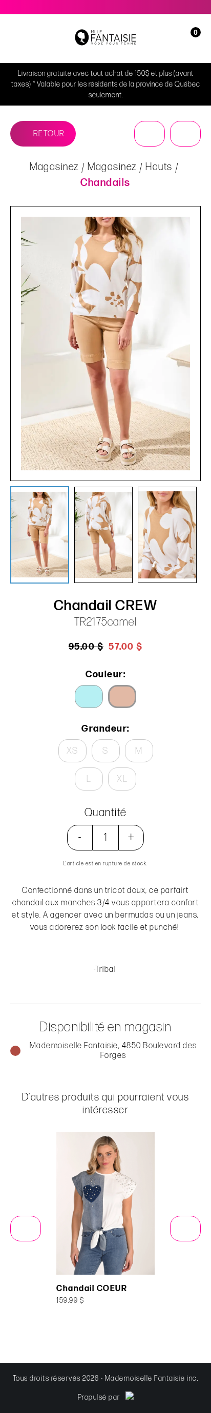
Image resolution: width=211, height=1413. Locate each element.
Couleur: (105, 674)
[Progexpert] (129, 1397)
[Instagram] (198, 7)
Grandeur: (105, 728)
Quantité (106, 813)
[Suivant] (185, 134)
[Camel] (122, 696)
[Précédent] (149, 134)
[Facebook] (186, 7)
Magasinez (54, 167)
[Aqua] (89, 696)
